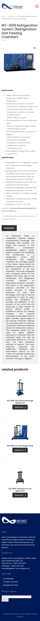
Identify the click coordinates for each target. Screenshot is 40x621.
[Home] (12, 6)
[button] (35, 48)
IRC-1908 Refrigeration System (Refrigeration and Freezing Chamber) (19, 217)
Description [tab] (9, 228)
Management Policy (10, 585)
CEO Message (8, 579)
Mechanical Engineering (18, 208)
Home (3, 16)
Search (5, 600)
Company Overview (10, 582)
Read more (19, 407)
